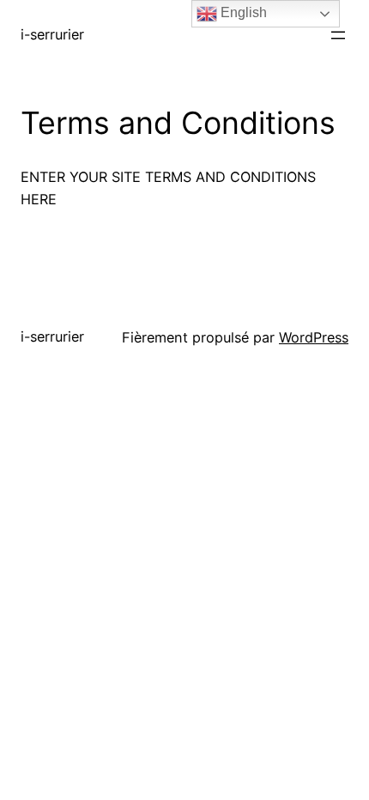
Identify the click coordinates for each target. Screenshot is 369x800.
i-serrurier (52, 34)
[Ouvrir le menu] (338, 35)
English (242, 12)
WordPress (313, 337)
